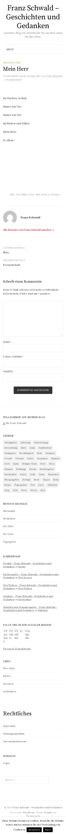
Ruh (38, 194)
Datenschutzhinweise (15, 741)
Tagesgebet (21, 485)
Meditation (9, 518)
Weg (7, 490)
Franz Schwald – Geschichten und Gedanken (33, 17)
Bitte (6, 252)
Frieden (20, 458)
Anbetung (25, 442)
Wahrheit (52, 485)
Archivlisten (9, 691)
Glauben (55, 458)
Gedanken (42, 458)
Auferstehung (41, 442)
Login (6, 763)
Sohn (55, 479)
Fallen (24, 194)
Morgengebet (12, 479)
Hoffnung (21, 469)
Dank (32, 447)
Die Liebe (8, 534)
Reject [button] (48, 829)
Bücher (7, 676)
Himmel (8, 469)
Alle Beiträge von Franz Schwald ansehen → (28, 229)
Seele (37, 479)
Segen (46, 479)
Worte (33, 490)
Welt (15, 490)
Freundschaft (11, 265)
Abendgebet (11, 442)
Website (8, 371)
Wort (24, 490)
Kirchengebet (47, 469)
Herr (32, 194)
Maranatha (9, 510)
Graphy (48, 812)
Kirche (32, 469)
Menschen (53, 474)
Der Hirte (8, 526)
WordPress (28, 812)
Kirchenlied (10, 474)
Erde (39, 453)
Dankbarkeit (45, 447)
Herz (51, 463)
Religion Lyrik (12, 62)
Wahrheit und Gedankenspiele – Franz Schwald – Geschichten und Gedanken (30, 609)
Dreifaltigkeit (26, 453)
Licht (32, 474)
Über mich (8, 668)
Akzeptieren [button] (34, 829)
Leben (23, 474)
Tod (33, 485)
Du (17, 194)
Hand (15, 463)
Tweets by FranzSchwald (17, 648)
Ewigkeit (50, 453)
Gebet (30, 458)
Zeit (43, 490)
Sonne (8, 485)
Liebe (42, 474)
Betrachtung (11, 447)
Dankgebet (10, 453)
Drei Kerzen (25, 577)
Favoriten (8, 683)
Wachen (55, 194)
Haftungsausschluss (13, 733)
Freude (8, 458)
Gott (7, 463)
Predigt (26, 479)
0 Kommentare (13, 79)
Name (7, 342)
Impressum (9, 725)
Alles (12, 194)
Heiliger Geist (29, 463)
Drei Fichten (25, 588)
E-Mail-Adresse (13, 356)
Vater (41, 485)
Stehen (45, 194)
